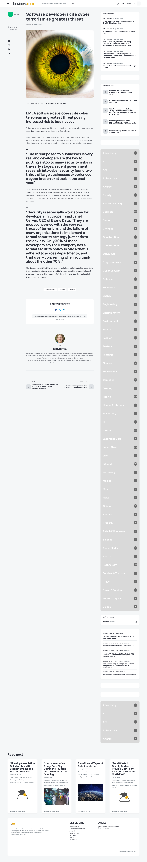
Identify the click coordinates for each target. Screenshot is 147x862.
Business (16, 14)
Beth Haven (60, 349)
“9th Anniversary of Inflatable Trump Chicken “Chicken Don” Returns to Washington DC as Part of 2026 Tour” (117, 43)
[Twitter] (118, 4)
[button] (8, 3)
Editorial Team (74, 833)
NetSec (72, 289)
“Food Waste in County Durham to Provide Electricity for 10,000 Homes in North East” (123, 769)
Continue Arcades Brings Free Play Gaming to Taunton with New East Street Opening (56, 769)
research (33, 170)
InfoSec (62, 289)
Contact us (73, 839)
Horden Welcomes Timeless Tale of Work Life (119, 32)
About (72, 837)
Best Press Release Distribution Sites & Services (109, 827)
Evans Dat (64, 131)
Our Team (73, 835)
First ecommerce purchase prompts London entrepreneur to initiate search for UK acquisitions (119, 55)
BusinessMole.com (130, 851)
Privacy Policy (74, 826)
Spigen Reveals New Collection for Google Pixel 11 (119, 67)
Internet (111, 634)
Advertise (73, 831)
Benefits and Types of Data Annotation (90, 765)
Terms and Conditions (77, 828)
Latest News (119, 634)
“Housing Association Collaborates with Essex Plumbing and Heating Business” (22, 767)
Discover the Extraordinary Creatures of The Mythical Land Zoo (118, 22)
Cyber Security (50, 289)
